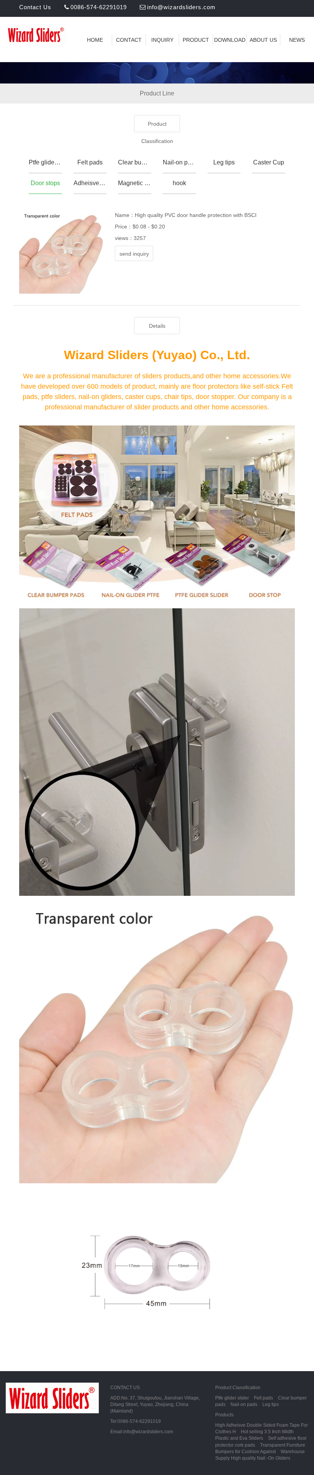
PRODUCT (196, 40)
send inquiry (134, 254)
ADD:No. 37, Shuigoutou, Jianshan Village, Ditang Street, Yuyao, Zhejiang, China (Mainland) (155, 1404)
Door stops (45, 183)
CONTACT (129, 40)
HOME (95, 40)
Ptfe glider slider (45, 162)
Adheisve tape (90, 183)
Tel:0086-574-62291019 (135, 1421)
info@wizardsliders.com (181, 7)
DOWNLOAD (229, 40)
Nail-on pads (179, 162)
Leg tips (224, 162)
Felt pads (90, 162)
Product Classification (157, 126)
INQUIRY (162, 40)
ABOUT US (263, 40)
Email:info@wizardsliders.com (141, 1431)
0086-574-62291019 (98, 7)
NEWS (297, 40)
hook (179, 183)
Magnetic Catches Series (134, 183)
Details (157, 326)
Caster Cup (268, 162)
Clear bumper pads (134, 162)
